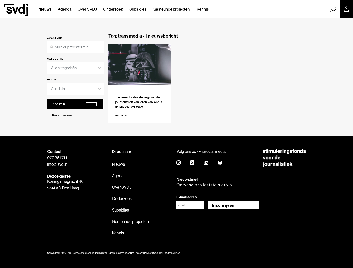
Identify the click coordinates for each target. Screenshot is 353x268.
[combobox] (73, 68)
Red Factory (136, 252)
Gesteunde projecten (171, 9)
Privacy (148, 252)
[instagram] (178, 163)
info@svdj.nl (57, 164)
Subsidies (137, 9)
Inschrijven (223, 205)
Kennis (203, 9)
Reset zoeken (62, 115)
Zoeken (58, 104)
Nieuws (45, 9)
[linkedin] (206, 163)
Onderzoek (113, 9)
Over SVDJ (87, 9)
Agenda (64, 9)
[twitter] (192, 163)
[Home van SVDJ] (16, 10)
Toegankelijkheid (171, 252)
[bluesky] (220, 163)
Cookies (157, 252)
